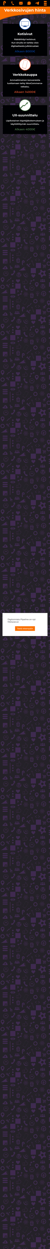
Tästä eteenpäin (25, 628)
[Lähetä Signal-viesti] (29, 3)
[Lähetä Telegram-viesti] (37, 3)
